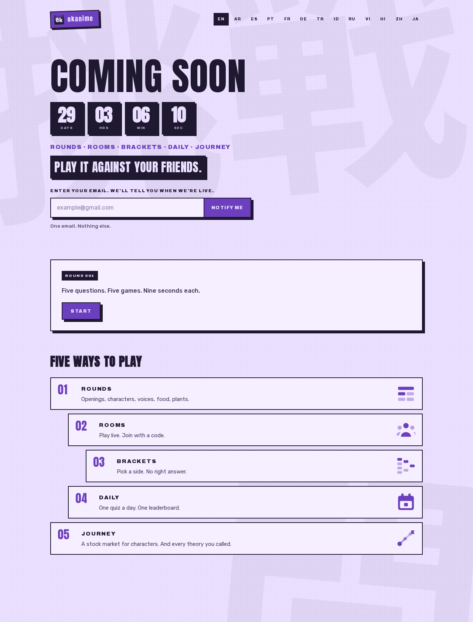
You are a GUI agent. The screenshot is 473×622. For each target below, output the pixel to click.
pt (270, 19)
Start (81, 310)
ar (237, 19)
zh (399, 19)
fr (287, 19)
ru (351, 19)
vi (368, 19)
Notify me (227, 207)
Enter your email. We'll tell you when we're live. (132, 190)
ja (415, 19)
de (303, 19)
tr (320, 19)
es (254, 19)
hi (383, 19)
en (221, 19)
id (336, 19)
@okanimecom (355, 601)
